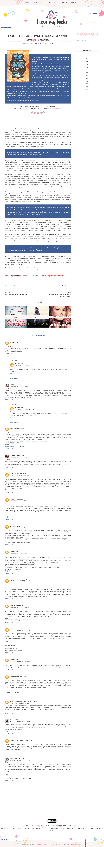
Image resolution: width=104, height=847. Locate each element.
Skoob (27, 108)
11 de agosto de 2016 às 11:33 (19, 703)
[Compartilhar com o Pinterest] (65, 286)
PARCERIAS (49, 2)
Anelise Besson (16, 499)
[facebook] (81, 34)
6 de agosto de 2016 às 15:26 (19, 386)
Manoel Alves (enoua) (19, 474)
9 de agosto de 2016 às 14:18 (19, 607)
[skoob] (92, 34)
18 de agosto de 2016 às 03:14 (20, 760)
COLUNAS (62, 2)
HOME (28, 2)
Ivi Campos (14, 720)
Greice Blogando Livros (21, 629)
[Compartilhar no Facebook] (62, 286)
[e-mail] (96, 34)
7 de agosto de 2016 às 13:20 (19, 501)
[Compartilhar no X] (58, 286)
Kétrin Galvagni (17, 758)
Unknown (14, 342)
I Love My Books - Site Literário (46, 844)
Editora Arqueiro (40, 43)
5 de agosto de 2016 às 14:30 (19, 344)
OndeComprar (56, 108)
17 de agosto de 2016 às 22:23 (20, 742)
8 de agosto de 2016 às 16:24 (19, 528)
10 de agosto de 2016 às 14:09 (20, 630)
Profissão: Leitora (18, 676)
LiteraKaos (15, 526)
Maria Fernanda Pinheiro (21, 740)
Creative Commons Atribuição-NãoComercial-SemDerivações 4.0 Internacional (52, 827)
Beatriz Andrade (17, 455)
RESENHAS (37, 2)
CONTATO (74, 2)
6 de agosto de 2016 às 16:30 (19, 430)
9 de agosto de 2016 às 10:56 (19, 582)
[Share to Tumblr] (69, 286)
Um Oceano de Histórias (14, 446)
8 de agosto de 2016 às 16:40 (19, 553)
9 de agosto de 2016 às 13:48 (24, 409)
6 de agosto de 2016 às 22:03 (19, 457)
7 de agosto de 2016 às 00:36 (19, 475)
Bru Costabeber (17, 428)
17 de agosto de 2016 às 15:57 (20, 721)
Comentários (12, 286)
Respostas (15, 360)
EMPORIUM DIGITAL (76, 844)
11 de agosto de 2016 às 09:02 (20, 678)
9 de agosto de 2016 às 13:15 (24, 365)
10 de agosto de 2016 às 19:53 (20, 661)
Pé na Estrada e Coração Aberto (24, 701)
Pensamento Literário (20, 580)
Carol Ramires (16, 605)
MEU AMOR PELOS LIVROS (13, 729)
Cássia (13, 384)
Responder (9, 356)
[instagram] (78, 34)
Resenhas (50, 43)
